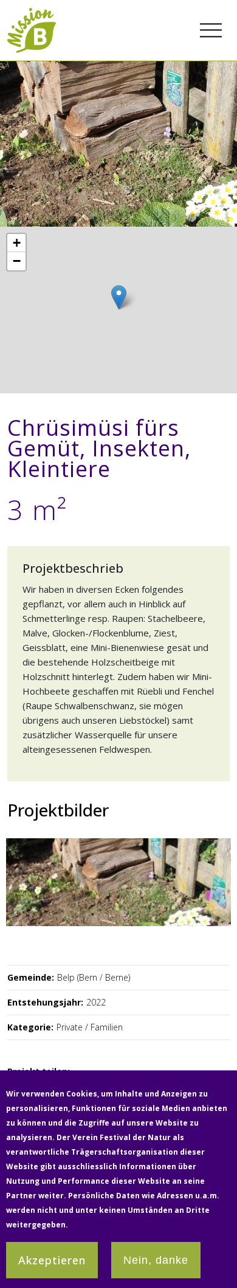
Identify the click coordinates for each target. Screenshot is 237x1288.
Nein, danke (155, 1260)
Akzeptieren (52, 1260)
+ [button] (17, 242)
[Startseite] (31, 15)
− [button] (17, 261)
